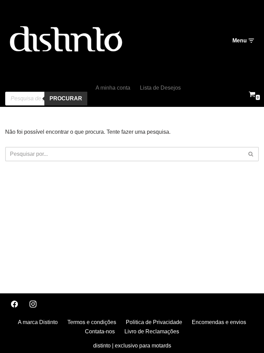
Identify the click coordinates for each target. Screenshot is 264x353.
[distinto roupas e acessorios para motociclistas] (65, 41)
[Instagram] (33, 304)
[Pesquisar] (251, 154)
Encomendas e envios (219, 322)
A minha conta (113, 88)
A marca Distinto (38, 322)
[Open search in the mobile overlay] (46, 87)
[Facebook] (14, 304)
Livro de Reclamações (151, 331)
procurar (66, 98)
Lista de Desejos (160, 88)
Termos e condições (91, 322)
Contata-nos (100, 331)
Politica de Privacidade (154, 322)
